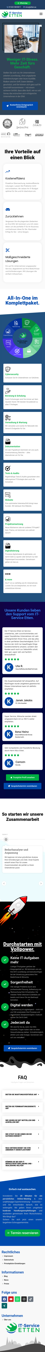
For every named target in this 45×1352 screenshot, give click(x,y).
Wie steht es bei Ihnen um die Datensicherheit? (18, 1135)
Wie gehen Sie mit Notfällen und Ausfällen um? (20, 1121)
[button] (22, 1094)
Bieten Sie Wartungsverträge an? (21, 1094)
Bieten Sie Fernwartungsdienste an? (20, 1107)
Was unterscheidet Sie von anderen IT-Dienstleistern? (18, 1149)
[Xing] (4, 1305)
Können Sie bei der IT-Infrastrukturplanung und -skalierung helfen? (19, 1164)
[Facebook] (4, 1299)
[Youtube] (11, 1299)
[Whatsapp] (17, 1299)
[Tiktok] (30, 1299)
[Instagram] (24, 1299)
